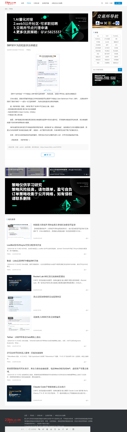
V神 (116, 39)
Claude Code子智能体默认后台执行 (49, 387)
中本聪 (98, 42)
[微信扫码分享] (39, 429)
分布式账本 (98, 48)
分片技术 (107, 48)
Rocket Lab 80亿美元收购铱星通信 (49, 276)
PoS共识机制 (116, 36)
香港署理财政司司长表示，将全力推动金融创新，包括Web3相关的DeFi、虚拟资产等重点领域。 (47, 370)
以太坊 (107, 42)
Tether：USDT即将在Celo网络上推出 (24, 337)
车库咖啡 (116, 59)
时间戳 (116, 54)
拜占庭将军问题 (116, 51)
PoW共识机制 (98, 39)
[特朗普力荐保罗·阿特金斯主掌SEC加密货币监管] (19, 231)
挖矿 (98, 54)
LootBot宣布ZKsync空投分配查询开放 (24, 245)
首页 (22, 3)
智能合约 (98, 57)
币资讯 (29, 3)
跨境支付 (98, 59)
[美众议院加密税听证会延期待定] (19, 303)
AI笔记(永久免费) (57, 3)
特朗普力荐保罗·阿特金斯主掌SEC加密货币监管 (54, 225)
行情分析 (36, 3)
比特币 (107, 57)
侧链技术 (116, 42)
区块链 (116, 48)
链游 (98, 63)
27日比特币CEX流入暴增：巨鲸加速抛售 (25, 353)
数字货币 (107, 54)
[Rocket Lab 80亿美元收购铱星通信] (19, 283)
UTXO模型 (107, 39)
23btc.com (60, 426)
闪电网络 (107, 63)
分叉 (116, 45)
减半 (107, 45)
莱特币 (116, 57)
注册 (111, 3)
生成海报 (33, 429)
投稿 (119, 3)
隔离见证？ (116, 63)
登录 (106, 3)
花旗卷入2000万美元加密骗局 (46, 317)
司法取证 (107, 51)
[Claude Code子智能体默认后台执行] (19, 393)
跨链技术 (107, 59)
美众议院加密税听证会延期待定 (47, 297)
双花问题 (98, 51)
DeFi (107, 36)
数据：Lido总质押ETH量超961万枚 (22, 261)
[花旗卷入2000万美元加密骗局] (19, 324)
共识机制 (98, 45)
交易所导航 (45, 3)
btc (98, 36)
